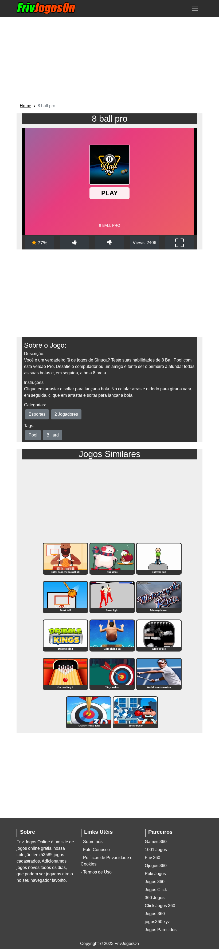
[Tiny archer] (112, 673)
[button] (194, 8)
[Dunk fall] (65, 596)
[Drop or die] (159, 635)
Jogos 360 (155, 881)
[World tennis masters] (159, 673)
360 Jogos (155, 897)
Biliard (52, 435)
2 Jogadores (66, 414)
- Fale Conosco (95, 849)
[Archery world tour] (88, 712)
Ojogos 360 (156, 865)
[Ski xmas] (112, 558)
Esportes (37, 414)
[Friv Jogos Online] (46, 8)
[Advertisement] (109, 61)
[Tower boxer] (135, 712)
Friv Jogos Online (33, 842)
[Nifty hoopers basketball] (65, 558)
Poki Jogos (155, 873)
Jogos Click (156, 889)
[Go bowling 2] (65, 673)
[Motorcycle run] (159, 596)
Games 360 (156, 841)
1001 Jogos (156, 849)
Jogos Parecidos (161, 929)
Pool (33, 435)
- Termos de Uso (96, 872)
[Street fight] (112, 596)
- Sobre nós (92, 841)
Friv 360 (152, 857)
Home (25, 106)
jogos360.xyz (157, 921)
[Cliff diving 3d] (112, 635)
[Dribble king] (65, 635)
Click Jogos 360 (160, 905)
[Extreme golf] (159, 558)
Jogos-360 (155, 913)
